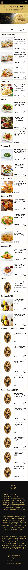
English (14, 558)
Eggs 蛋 (21, 30)
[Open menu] (25, 2)
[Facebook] (11, 488)
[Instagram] (15, 488)
